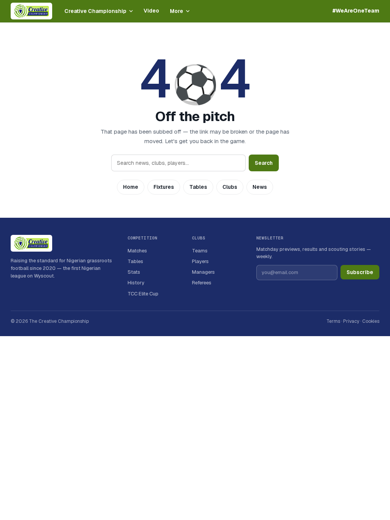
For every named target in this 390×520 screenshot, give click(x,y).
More (176, 11)
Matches (137, 250)
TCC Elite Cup (143, 293)
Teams (200, 250)
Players (200, 261)
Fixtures (163, 186)
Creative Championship (95, 11)
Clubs (229, 186)
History (136, 282)
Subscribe (360, 272)
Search (264, 163)
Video (151, 10)
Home (130, 186)
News (260, 186)
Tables (198, 186)
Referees (201, 282)
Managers (203, 272)
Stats (134, 272)
